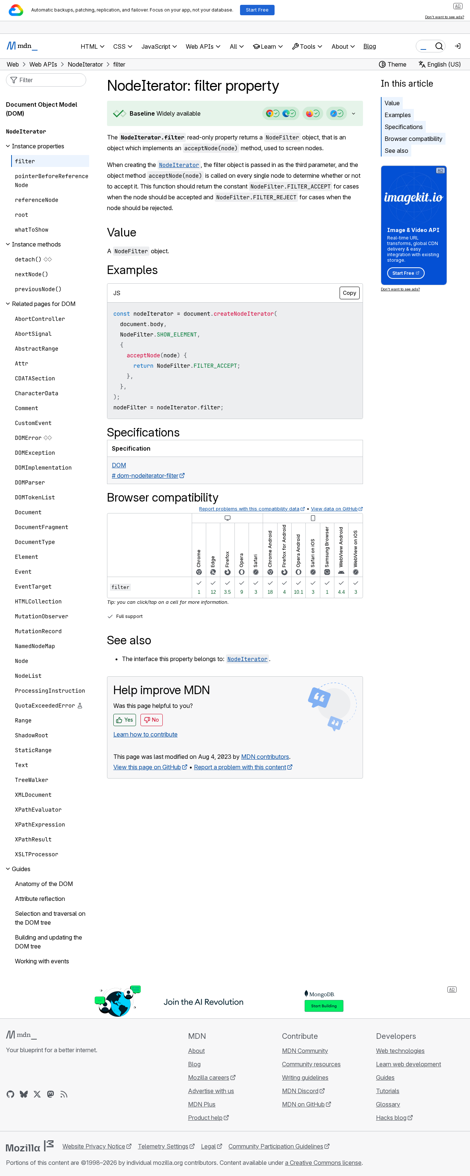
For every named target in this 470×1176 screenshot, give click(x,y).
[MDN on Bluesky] (23, 1094)
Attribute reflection (40, 898)
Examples (398, 115)
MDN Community (305, 1050)
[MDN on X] (37, 1094)
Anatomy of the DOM (44, 883)
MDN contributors (265, 756)
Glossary (388, 1104)
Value (392, 103)
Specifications (404, 127)
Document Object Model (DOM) (41, 109)
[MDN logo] (21, 1035)
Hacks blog (391, 1117)
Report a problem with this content (240, 767)
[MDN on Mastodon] (50, 1094)
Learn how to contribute (145, 734)
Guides (385, 1077)
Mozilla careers (208, 1077)
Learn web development (408, 1064)
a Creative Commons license (323, 1162)
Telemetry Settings (163, 1146)
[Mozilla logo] (30, 1145)
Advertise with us (211, 1091)
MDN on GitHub (303, 1104)
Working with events (42, 961)
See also (396, 150)
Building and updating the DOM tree (48, 942)
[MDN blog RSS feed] (63, 1094)
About (196, 1050)
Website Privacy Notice (93, 1146)
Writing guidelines (305, 1077)
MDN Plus (201, 1104)
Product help (205, 1117)
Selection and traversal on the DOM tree (50, 918)
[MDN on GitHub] (10, 1094)
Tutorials (387, 1091)
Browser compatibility (414, 138)
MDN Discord (300, 1091)
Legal (208, 1146)
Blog (369, 46)
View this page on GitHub (147, 767)
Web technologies (400, 1050)
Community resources (311, 1064)
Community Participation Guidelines (275, 1146)
